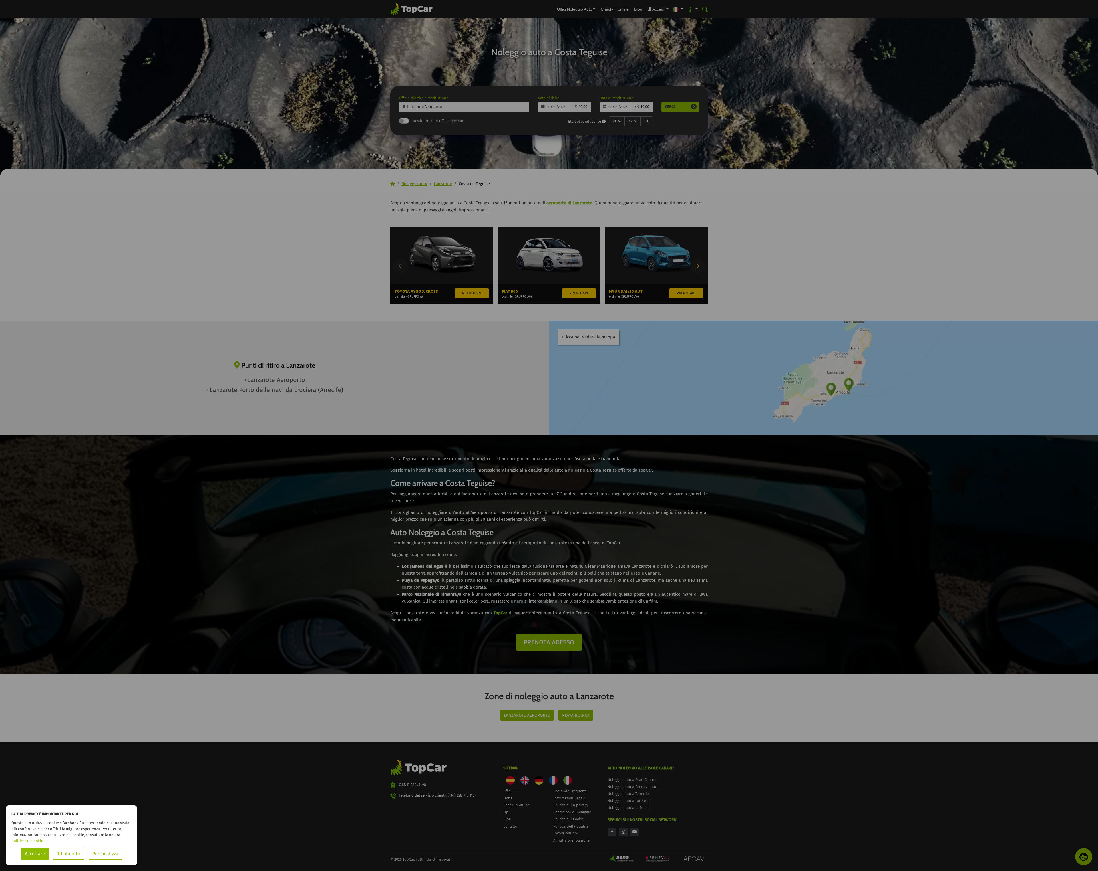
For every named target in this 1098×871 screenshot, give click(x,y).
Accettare (35, 853)
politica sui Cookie (27, 841)
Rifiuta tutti (69, 853)
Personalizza (105, 853)
